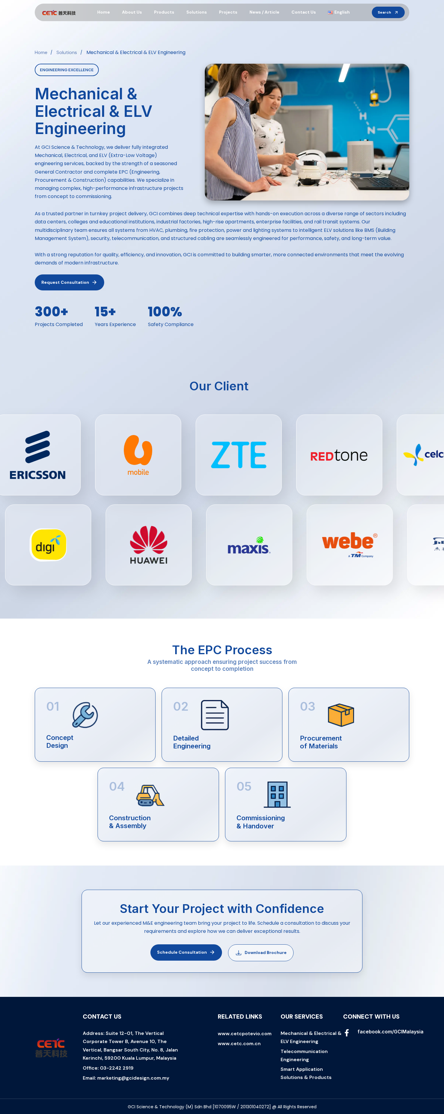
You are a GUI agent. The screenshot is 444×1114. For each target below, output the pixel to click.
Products (164, 12)
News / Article (264, 12)
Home (103, 12)
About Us (132, 12)
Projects (228, 12)
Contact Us (303, 12)
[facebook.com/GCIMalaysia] (376, 1034)
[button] (388, 12)
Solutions (196, 12)
